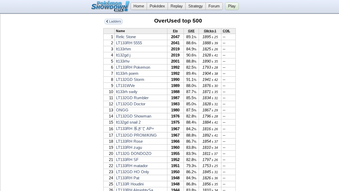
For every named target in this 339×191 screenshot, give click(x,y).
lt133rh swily (126, 92)
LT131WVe (125, 86)
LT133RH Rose (129, 141)
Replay (177, 6)
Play (232, 6)
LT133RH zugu (129, 147)
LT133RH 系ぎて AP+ (135, 129)
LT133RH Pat (127, 178)
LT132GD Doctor (130, 104)
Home (138, 6)
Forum (214, 6)
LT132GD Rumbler (132, 98)
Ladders (114, 21)
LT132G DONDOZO (133, 153)
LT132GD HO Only (132, 172)
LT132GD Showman (133, 116)
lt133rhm (123, 49)
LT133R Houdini (130, 184)
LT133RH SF (127, 160)
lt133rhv (123, 61)
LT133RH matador (132, 166)
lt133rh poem (127, 73)
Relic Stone (126, 37)
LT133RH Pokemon (133, 67)
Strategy (195, 6)
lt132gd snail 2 (128, 122)
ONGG (122, 110)
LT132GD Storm (130, 79)
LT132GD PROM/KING (136, 135)
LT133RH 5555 (129, 43)
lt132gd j (123, 55)
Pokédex (157, 6)
